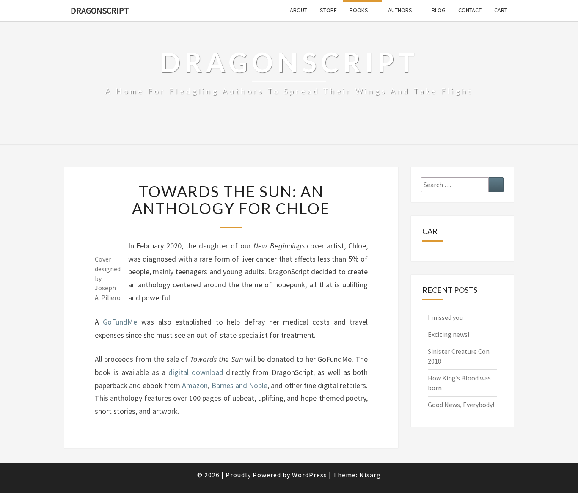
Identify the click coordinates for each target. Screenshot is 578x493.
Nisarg (370, 475)
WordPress (309, 475)
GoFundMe (120, 322)
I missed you (445, 317)
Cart (500, 10)
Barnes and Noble (239, 385)
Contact (470, 10)
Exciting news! (448, 334)
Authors (400, 10)
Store (328, 10)
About (298, 10)
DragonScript (100, 10)
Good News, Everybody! (461, 404)
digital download (195, 372)
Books (359, 10)
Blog (439, 10)
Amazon (195, 385)
